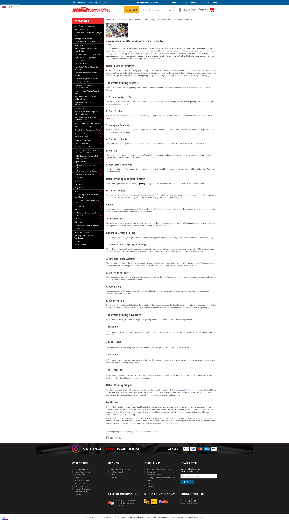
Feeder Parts (79, 478)
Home (174, 2)
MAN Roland (79, 206)
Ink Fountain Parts (81, 137)
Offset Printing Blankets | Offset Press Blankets (86, 50)
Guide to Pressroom (82, 232)
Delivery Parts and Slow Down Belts (88, 123)
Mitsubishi (78, 209)
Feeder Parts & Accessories (85, 126)
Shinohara (78, 222)
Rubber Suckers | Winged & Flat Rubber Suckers (86, 157)
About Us (184, 2)
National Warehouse (111, 448)
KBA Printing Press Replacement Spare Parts (86, 196)
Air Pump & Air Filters (82, 82)
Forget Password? (189, 11)
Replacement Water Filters (84, 174)
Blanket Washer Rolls (82, 472)
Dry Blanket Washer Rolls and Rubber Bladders (85, 98)
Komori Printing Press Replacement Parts (87, 201)
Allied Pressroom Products (84, 26)
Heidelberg (78, 191)
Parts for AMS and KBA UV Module (87, 54)
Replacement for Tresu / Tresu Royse (86, 166)
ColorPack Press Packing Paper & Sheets (87, 92)
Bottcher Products (81, 29)
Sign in (185, 9)
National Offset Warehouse (121, 469)
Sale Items (78, 184)
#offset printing (113, 431)
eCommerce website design (183, 517)
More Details (103, 2)
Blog (215, 2)
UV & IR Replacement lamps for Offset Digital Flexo (86, 113)
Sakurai (77, 219)
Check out (201, 11)
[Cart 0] (211, 9)
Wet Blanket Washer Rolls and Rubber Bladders (86, 118)
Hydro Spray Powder (82, 45)
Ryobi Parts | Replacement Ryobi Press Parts (87, 214)
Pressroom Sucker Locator (128, 500)
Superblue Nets (80, 162)
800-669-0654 (152, 2)
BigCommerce (162, 517)
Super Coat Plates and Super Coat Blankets (87, 68)
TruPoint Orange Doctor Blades (86, 78)
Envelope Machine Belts (83, 38)
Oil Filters (78, 181)
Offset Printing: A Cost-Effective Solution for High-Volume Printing (134, 41)
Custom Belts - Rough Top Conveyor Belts (88, 34)
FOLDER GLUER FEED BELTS (85, 42)
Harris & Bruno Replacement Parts (87, 130)
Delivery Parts (80, 475)
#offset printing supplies (148, 431)
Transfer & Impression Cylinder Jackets (86, 74)
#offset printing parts (129, 431)
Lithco (113, 475)
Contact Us (205, 2)
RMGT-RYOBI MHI (81, 63)
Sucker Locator (80, 245)
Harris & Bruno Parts (82, 480)
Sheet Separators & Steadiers (85, 147)
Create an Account (198, 9)
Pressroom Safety (81, 143)
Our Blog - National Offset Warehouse (84, 236)
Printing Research (117, 472)
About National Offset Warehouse (87, 225)
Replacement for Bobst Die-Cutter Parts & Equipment (87, 86)
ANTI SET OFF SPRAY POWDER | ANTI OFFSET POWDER (87, 151)
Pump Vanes (79, 108)
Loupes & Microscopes (83, 140)
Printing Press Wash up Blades (86, 171)
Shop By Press (80, 188)
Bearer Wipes (79, 178)
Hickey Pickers (80, 133)
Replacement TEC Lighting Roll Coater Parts (86, 59)
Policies (194, 2)
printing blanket (200, 155)
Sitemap (150, 486)
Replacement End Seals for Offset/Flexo (84, 103)
